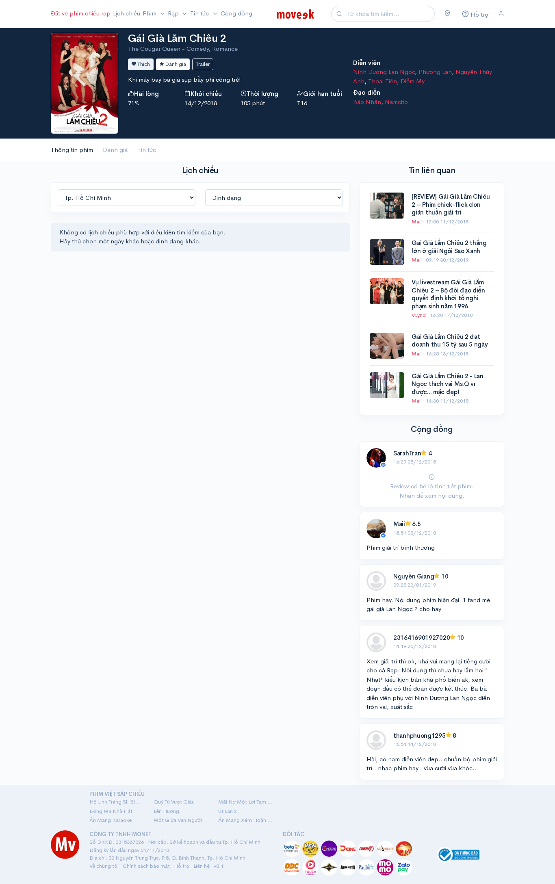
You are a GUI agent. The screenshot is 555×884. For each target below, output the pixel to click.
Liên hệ (201, 865)
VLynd (419, 315)
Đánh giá (175, 64)
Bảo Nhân (367, 102)
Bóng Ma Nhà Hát (110, 811)
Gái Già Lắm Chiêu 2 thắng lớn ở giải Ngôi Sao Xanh (449, 247)
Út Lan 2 (227, 811)
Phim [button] (150, 13)
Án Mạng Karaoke (110, 820)
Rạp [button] (174, 13)
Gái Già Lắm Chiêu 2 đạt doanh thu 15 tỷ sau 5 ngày (450, 341)
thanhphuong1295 (419, 735)
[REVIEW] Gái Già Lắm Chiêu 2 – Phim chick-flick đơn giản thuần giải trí (451, 204)
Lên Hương (166, 811)
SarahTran (407, 453)
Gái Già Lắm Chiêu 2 (177, 38)
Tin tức (146, 150)
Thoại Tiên (382, 81)
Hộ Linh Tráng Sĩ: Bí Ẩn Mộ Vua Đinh (116, 801)
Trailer (203, 64)
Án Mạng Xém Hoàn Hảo (245, 820)
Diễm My (413, 81)
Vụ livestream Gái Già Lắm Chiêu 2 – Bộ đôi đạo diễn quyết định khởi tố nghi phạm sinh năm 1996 (448, 294)
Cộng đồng (236, 13)
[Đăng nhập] (501, 14)
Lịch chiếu (126, 13)
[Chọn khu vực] (447, 14)
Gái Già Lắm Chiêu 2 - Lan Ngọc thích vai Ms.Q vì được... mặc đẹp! (447, 384)
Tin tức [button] (200, 13)
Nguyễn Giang (413, 576)
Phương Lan (435, 72)
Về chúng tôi (104, 865)
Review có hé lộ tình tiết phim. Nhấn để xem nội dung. (431, 490)
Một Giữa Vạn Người (178, 820)
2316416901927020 (421, 637)
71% (133, 103)
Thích (143, 64)
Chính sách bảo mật (146, 865)
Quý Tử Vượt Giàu (174, 801)
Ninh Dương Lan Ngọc (384, 72)
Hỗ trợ (181, 865)
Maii (417, 221)
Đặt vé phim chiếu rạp (81, 13)
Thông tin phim (72, 150)
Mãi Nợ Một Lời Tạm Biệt (245, 801)
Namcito (396, 102)
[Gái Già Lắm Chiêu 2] (84, 82)
